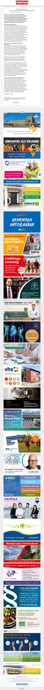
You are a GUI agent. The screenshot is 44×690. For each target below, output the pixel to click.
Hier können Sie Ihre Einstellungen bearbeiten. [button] (22, 680)
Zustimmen (24, 684)
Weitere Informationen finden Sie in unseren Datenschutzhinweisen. (22, 681)
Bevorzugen (16, 102)
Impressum (22, 688)
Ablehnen (19, 684)
